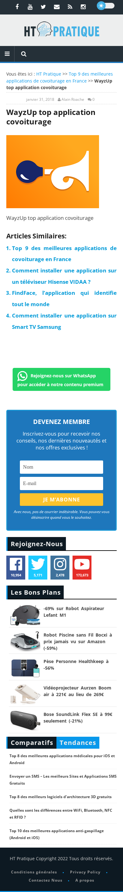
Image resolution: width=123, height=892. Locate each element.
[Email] (56, 6)
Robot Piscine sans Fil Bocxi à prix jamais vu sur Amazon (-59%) (78, 641)
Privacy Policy (85, 872)
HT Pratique (48, 74)
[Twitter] (43, 6)
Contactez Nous (45, 880)
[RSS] (70, 6)
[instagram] (83, 6)
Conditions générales (34, 872)
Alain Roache (73, 99)
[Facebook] (17, 6)
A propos (84, 880)
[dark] (105, 5)
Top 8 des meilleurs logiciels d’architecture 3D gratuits (60, 796)
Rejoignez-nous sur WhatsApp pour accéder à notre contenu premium (60, 379)
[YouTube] (30, 6)
